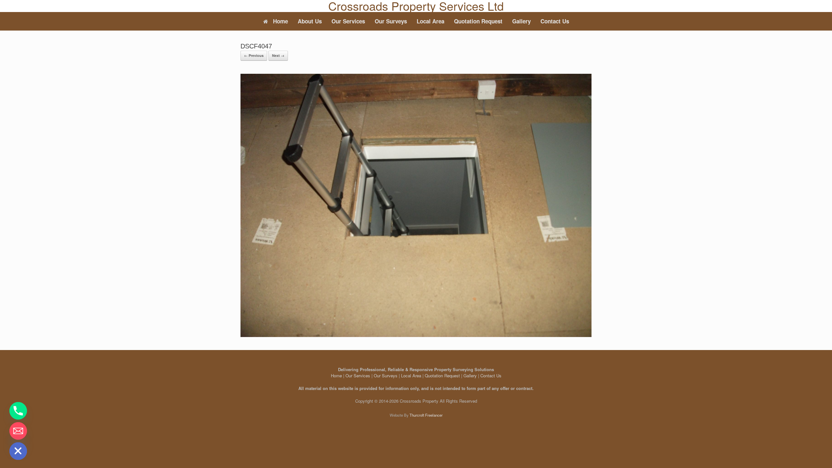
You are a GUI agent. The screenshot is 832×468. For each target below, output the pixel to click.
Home (280, 21)
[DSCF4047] (416, 335)
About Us (310, 21)
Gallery (521, 21)
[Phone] (18, 411)
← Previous (254, 55)
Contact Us (554, 21)
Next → (278, 55)
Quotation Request (478, 21)
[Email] (18, 431)
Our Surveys (391, 21)
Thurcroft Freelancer (426, 415)
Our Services (348, 21)
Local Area (430, 21)
